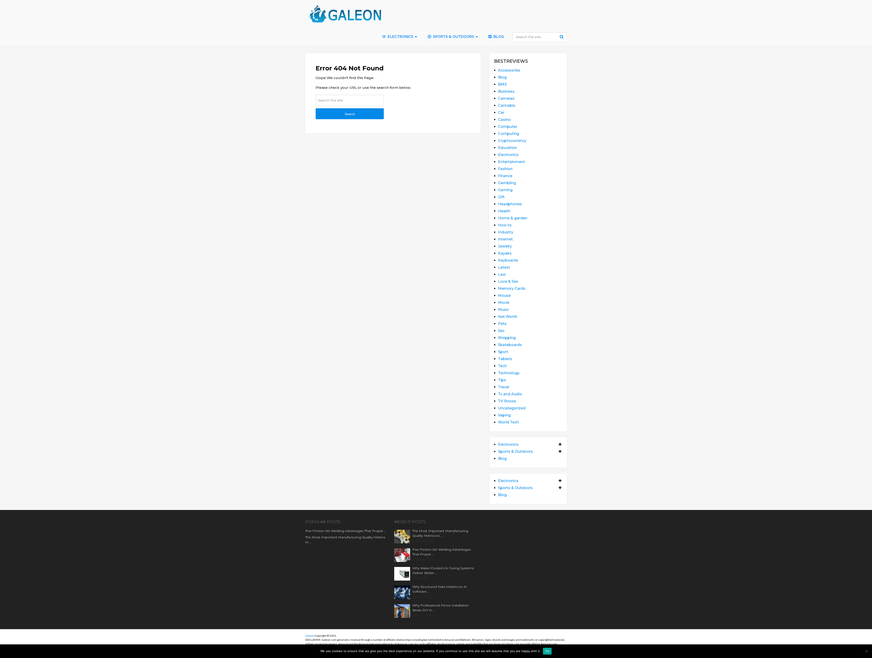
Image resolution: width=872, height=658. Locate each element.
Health (504, 211)
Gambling (507, 183)
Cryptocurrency (512, 141)
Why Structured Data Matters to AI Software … (439, 589)
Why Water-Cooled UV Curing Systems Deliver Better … (443, 570)
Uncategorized (511, 408)
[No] (866, 651)
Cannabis (506, 105)
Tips (502, 380)
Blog (498, 37)
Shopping (507, 338)
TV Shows (507, 401)
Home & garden (512, 218)
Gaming (505, 190)
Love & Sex (508, 281)
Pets (502, 324)
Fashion (505, 169)
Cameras (506, 98)
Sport (503, 352)
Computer (507, 126)
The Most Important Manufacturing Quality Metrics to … (345, 539)
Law (502, 274)
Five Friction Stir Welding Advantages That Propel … (345, 531)
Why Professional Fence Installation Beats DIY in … (440, 607)
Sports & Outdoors (453, 37)
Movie (503, 302)
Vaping (504, 415)
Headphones (510, 204)
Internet (505, 239)
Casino (504, 119)
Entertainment (511, 162)
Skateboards (510, 345)
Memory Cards (511, 288)
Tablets (505, 359)
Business (506, 91)
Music (503, 309)
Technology (509, 373)
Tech (502, 366)
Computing (508, 133)
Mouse (504, 295)
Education (507, 148)
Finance (505, 176)
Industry (505, 232)
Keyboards (508, 260)
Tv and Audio (510, 394)
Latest (504, 267)
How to (505, 225)
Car (501, 112)
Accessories (509, 70)
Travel (503, 387)
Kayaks (505, 253)
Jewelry (505, 246)
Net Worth (507, 316)
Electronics (508, 155)
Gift (501, 197)
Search (562, 36)
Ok (547, 651)
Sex (501, 331)
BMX (502, 84)
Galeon (309, 635)
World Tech (508, 422)
